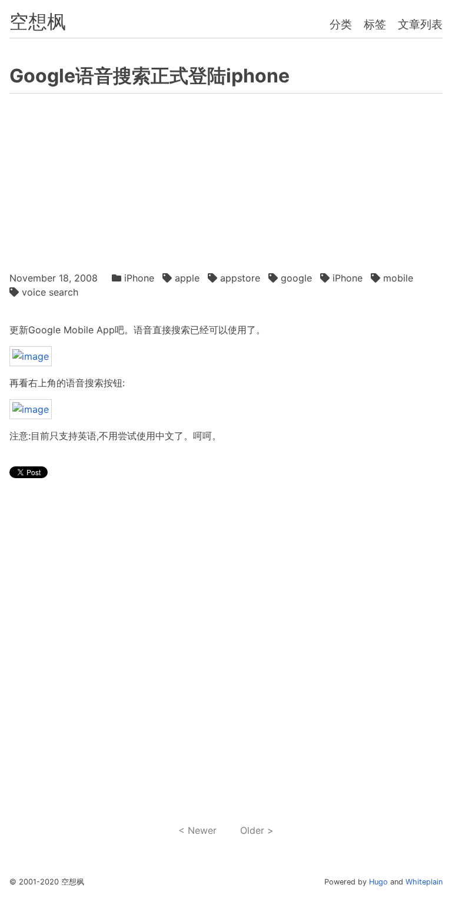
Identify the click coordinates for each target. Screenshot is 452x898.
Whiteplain (424, 881)
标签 (375, 24)
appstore (240, 278)
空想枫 (37, 21)
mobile (398, 278)
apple (187, 278)
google (296, 278)
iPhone (139, 278)
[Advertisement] (226, 179)
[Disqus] (226, 652)
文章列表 (420, 24)
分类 (341, 24)
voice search (50, 292)
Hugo (378, 881)
